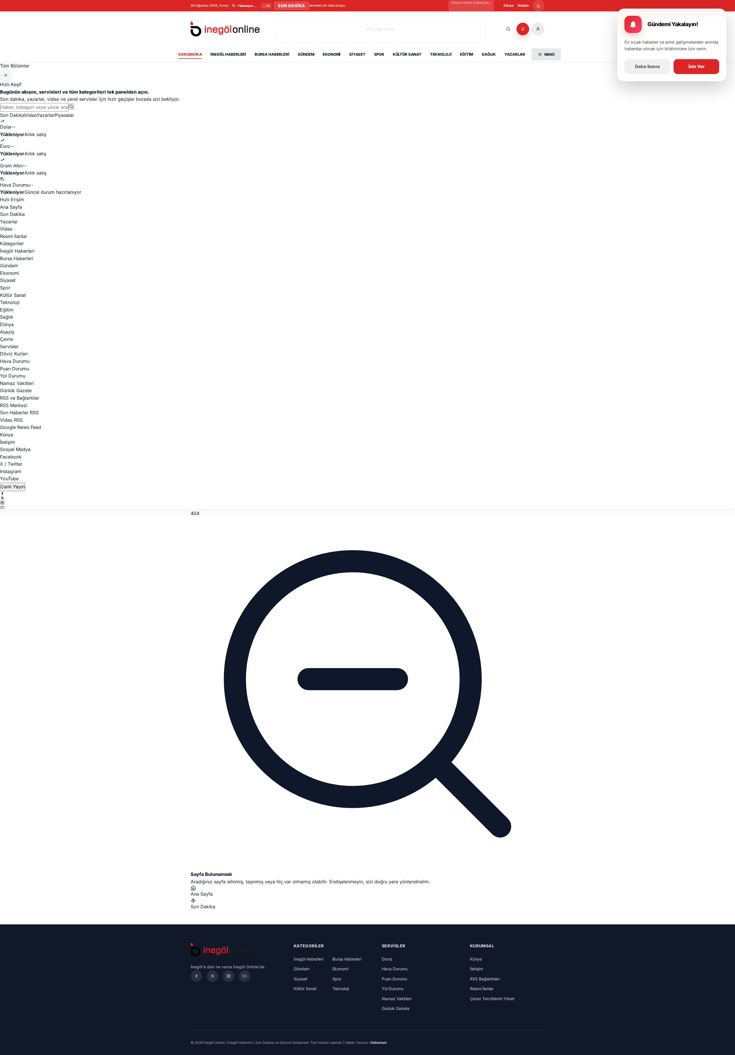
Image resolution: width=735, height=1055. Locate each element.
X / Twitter (11, 464)
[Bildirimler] (523, 29)
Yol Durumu (12, 376)
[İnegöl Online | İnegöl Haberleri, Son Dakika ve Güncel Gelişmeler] (225, 29)
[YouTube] (367, 507)
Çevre (6, 339)
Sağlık (489, 54)
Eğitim (466, 54)
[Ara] (508, 29)
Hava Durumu (15, 361)
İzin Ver (696, 66)
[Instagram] (367, 502)
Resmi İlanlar (13, 236)
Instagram (10, 471)
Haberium (378, 1042)
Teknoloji (441, 54)
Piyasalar (64, 115)
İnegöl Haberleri (228, 54)
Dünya (7, 324)
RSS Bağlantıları (485, 978)
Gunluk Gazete (395, 1008)
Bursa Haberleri (272, 54)
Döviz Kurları (14, 354)
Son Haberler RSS (19, 412)
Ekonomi (332, 54)
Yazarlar (514, 54)
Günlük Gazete (16, 390)
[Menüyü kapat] (5, 75)
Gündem (306, 54)
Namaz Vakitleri (17, 383)
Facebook (11, 457)
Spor (379, 54)
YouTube (9, 478)
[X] (367, 498)
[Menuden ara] (71, 106)
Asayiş (7, 332)
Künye (509, 5)
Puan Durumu (14, 368)
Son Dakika (190, 54)
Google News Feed (20, 427)
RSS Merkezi (13, 405)
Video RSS (11, 420)
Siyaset (357, 54)
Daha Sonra (647, 66)
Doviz (387, 959)
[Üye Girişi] (538, 29)
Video (30, 115)
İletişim (523, 5)
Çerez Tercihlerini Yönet (492, 998)
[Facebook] (367, 493)
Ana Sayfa (11, 207)
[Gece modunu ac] (538, 5)
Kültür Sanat (407, 54)
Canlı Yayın (13, 486)
